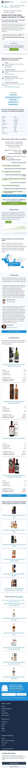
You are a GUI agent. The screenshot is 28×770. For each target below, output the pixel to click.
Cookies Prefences (14, 766)
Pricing (3, 726)
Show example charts (9, 74)
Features (3, 706)
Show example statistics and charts (12, 86)
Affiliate (3, 728)
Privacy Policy (4, 742)
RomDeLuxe (15, 327)
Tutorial (3, 724)
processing (18, 697)
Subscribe (21, 694)
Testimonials (4, 721)
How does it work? (9, 79)
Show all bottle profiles (14, 495)
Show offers (14, 49)
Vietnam (16, 122)
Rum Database (6, 6)
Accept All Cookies (14, 763)
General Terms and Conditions (8, 740)
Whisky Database (5, 715)
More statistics (8, 67)
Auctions (3, 710)
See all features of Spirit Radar (14, 195)
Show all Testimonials (14, 331)
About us (3, 730)
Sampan (16, 118)
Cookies (3, 745)
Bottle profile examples (6, 708)
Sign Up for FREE (14, 203)
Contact (3, 738)
